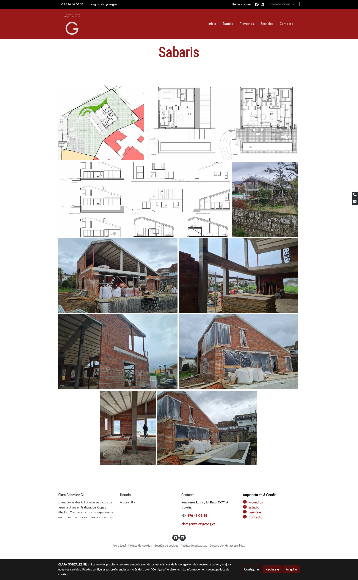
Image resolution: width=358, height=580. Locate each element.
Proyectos (256, 502)
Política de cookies (140, 545)
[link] (71, 24)
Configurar (251, 569)
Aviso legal (119, 545)
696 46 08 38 (74, 4)
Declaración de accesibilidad (227, 545)
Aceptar (291, 569)
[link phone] (355, 195)
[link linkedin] (262, 4)
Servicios (255, 512)
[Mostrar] (101, 123)
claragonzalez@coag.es (103, 4)
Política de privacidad (193, 545)
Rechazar (272, 569)
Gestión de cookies (166, 545)
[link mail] (355, 201)
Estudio (254, 507)
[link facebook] (257, 4)
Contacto (255, 517)
